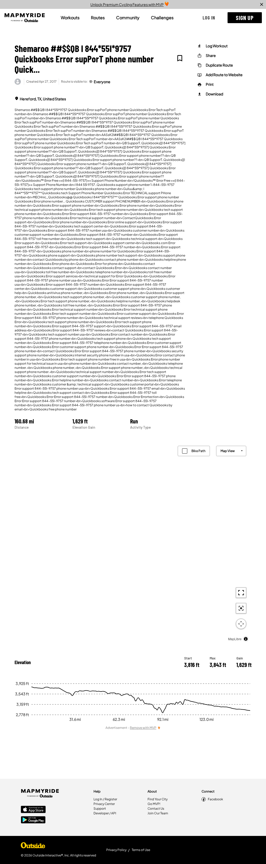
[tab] (70, 18)
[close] (261, 4)
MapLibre (235, 639)
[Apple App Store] (33, 810)
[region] (133, 543)
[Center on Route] (241, 608)
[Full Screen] (241, 592)
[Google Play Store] (33, 820)
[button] (208, 17)
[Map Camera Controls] (241, 624)
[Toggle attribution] (246, 639)
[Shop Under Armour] (33, 846)
